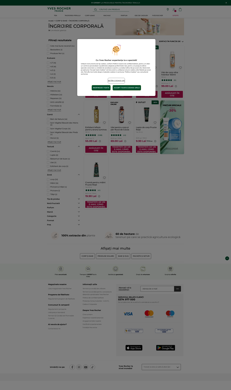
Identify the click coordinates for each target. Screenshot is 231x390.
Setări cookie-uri (116, 80)
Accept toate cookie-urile (127, 88)
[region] (116, 67)
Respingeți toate (101, 88)
